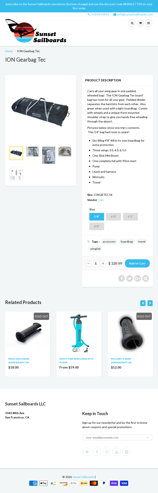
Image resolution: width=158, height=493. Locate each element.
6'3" (130, 216)
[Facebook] (97, 452)
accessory (109, 241)
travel (141, 241)
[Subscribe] (147, 437)
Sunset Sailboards (83, 477)
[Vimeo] (126, 452)
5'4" (96, 216)
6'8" (96, 226)
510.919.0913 (100, 14)
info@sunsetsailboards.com (135, 14)
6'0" (113, 216)
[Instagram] (107, 452)
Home (9, 51)
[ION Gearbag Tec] (40, 111)
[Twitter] (87, 452)
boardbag (127, 241)
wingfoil (95, 248)
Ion (101, 200)
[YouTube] (117, 452)
